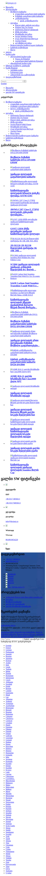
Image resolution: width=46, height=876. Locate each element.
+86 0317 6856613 (13, 499)
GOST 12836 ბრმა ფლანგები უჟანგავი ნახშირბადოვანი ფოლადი (25, 231)
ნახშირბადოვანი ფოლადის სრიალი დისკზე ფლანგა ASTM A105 (25, 193)
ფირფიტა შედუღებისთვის (26, 30)
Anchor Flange (20, 41)
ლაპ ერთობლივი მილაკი (26, 39)
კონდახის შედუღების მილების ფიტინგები (24, 597)
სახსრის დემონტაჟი (19, 48)
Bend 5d (39, 632)
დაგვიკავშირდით (13, 77)
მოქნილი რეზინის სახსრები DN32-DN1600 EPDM (22, 160)
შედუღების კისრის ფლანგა (27, 25)
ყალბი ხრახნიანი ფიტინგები (18, 606)
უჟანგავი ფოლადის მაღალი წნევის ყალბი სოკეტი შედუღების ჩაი (22, 412)
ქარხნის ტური (16, 70)
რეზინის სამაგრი (8, 634)
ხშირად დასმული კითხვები (18, 66)
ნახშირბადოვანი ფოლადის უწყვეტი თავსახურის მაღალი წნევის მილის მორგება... (23, 303)
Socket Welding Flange (23, 36)
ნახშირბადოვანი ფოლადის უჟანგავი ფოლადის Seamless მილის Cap (24, 468)
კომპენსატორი (21, 19)
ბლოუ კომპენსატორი (20, 109)
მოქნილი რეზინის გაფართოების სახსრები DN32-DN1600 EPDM (23, 324)
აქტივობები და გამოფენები (22, 75)
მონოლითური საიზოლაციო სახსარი (26, 45)
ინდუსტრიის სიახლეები (20, 63)
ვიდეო (9, 52)
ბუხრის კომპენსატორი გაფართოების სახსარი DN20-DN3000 (22, 362)
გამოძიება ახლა (8, 625)
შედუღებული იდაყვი (26, 634)
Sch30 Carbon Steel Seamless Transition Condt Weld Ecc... (24, 284)
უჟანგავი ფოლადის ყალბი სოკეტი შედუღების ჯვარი (25, 449)
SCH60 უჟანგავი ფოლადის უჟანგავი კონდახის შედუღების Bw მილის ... (25, 267)
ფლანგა (14, 23)
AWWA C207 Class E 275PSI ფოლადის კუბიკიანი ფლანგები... (24, 212)
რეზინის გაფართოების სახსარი (29, 16)
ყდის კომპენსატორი (29, 21)
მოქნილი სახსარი (18, 12)
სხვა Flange (15, 133)
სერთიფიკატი (16, 73)
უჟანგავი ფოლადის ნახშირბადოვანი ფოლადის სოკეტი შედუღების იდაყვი (21, 432)
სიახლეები (10, 54)
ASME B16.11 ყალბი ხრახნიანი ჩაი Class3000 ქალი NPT (23, 379)
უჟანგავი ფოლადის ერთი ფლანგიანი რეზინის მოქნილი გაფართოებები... (25, 343)
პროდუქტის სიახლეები (20, 57)
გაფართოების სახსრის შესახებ (29, 61)
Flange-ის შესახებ (22, 59)
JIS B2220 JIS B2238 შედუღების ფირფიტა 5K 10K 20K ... (23, 248)
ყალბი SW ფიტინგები (15, 92)
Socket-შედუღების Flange (20, 124)
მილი (12, 50)
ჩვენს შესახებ (11, 68)
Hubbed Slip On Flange (24, 27)
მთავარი (9, 7)
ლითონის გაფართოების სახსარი (30, 14)
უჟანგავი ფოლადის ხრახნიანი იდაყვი (21, 394)
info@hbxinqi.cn (12, 521)
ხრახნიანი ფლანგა (23, 34)
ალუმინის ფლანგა (23, 43)
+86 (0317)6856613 (13, 503)
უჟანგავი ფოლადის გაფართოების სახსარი (22, 175)
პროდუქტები (11, 9)
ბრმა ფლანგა (21, 32)
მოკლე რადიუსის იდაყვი (22, 637)
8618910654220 (12, 540)
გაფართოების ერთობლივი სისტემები (18, 632)
